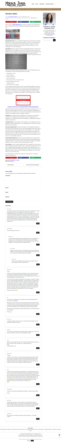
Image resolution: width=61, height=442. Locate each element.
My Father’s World (14, 429)
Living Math (28, 429)
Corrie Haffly (12, 248)
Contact (23, 436)
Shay (8, 340)
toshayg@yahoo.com (11, 345)
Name (7, 187)
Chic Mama (9, 413)
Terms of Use (40, 436)
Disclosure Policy (34, 436)
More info (28, 440)
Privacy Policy (28, 436)
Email (7, 192)
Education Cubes (34, 429)
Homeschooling (10, 16)
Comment (8, 175)
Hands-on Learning (21, 429)
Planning (12, 161)
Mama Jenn (9, 209)
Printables (15, 16)
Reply (38, 223)
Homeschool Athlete (47, 429)
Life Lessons (54, 429)
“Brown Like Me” (40, 429)
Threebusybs (9, 389)
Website (7, 196)
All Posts (19, 436)
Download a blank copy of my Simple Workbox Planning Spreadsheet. (23, 106)
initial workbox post (17, 24)
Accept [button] (32, 440)
